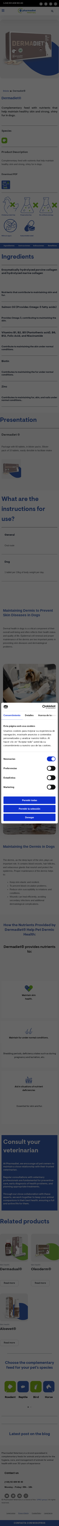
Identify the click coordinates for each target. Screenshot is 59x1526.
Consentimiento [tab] (11, 715)
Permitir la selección (29, 808)
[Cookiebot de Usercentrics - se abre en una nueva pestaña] (42, 707)
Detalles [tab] (29, 715)
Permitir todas (29, 800)
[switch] (51, 768)
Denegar (29, 817)
